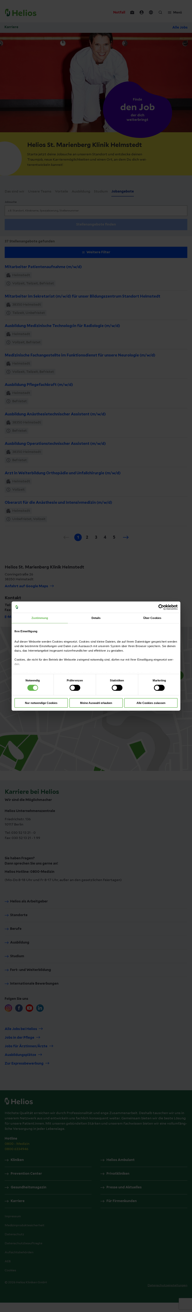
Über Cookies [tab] (152, 617)
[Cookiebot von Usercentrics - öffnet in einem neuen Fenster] (161, 607)
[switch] (75, 688)
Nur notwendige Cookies (41, 702)
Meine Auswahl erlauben (96, 702)
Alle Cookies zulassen (150, 702)
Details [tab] (96, 617)
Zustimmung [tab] (40, 617)
